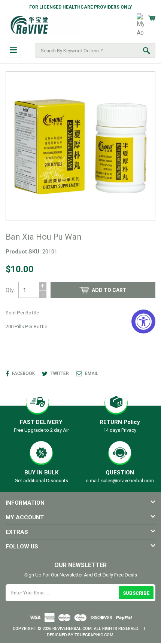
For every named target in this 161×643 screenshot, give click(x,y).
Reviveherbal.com (72, 628)
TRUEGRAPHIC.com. (95, 635)
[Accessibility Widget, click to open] (143, 321)
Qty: (10, 290)
